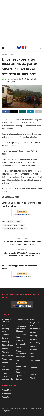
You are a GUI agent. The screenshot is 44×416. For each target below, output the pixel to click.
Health (4, 373)
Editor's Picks (7, 345)
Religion (33, 339)
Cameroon (11, 55)
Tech (32, 357)
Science (33, 346)
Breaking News (5, 329)
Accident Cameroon (14, 221)
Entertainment (7, 355)
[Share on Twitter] (14, 111)
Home (4, 55)
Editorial (5, 348)
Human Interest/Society (8, 377)
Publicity (33, 335)
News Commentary (21, 365)
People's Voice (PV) (36, 324)
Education (6, 352)
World (32, 378)
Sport (32, 353)
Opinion (19, 375)
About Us (5, 397)
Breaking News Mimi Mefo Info (13, 225)
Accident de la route (6, 320)
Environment (7, 359)
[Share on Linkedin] (30, 111)
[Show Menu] (3, 47)
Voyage (33, 374)
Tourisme (34, 364)
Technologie (35, 360)
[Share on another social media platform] (38, 111)
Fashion (5, 362)
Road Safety (35, 342)
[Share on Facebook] (6, 111)
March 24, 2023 (10, 82)
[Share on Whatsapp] (22, 111)
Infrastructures (22, 319)
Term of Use (6, 390)
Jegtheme (7, 411)
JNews (9, 408)
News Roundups (20, 370)
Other (32, 319)
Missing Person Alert (21, 352)
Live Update (21, 344)
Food (4, 366)
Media (18, 347)
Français (5, 369)
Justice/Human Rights (22, 335)
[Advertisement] (22, 22)
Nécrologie (20, 357)
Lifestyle (19, 340)
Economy (5, 341)
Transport (34, 367)
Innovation (20, 323)
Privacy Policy (7, 393)
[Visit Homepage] (22, 47)
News (18, 360)
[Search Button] (41, 47)
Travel (32, 371)
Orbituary (20, 379)
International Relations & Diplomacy (21, 328)
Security (33, 350)
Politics (33, 332)
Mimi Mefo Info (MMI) (28, 79)
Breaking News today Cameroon (14, 228)
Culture (5, 338)
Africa (4, 325)
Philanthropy (35, 328)
